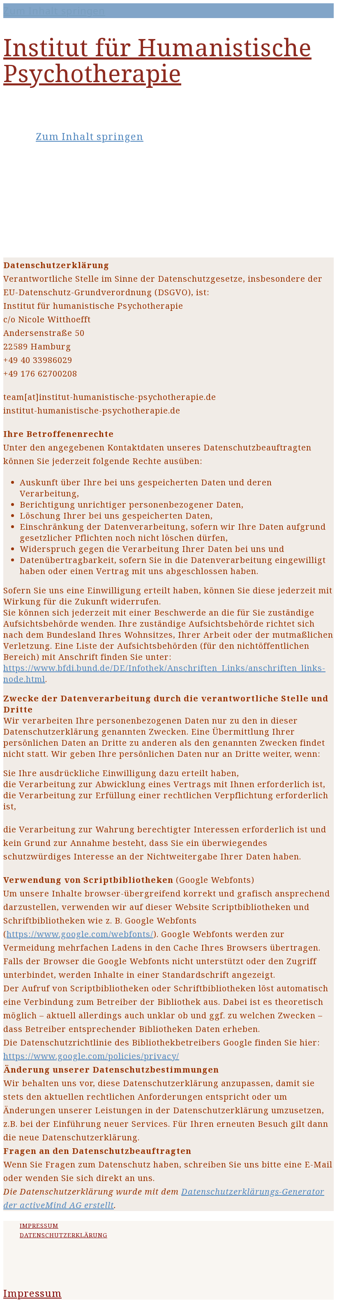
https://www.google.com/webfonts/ (80, 934)
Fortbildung (52, 186)
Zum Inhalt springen (54, 10)
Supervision (52, 214)
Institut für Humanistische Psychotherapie (157, 60)
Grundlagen (52, 159)
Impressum (39, 1225)
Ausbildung (51, 173)
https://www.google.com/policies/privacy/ (91, 1056)
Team (34, 227)
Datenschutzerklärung (63, 1235)
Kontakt (41, 241)
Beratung (45, 200)
